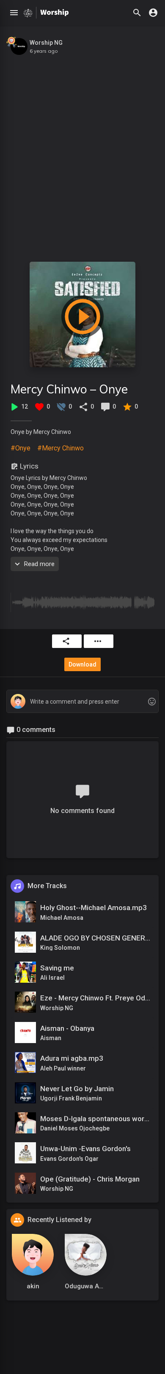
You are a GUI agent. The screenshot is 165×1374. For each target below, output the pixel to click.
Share (67, 641)
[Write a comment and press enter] (82, 701)
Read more (39, 564)
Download (82, 664)
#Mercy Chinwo (60, 448)
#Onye (20, 448)
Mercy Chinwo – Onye (69, 389)
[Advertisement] (82, 154)
